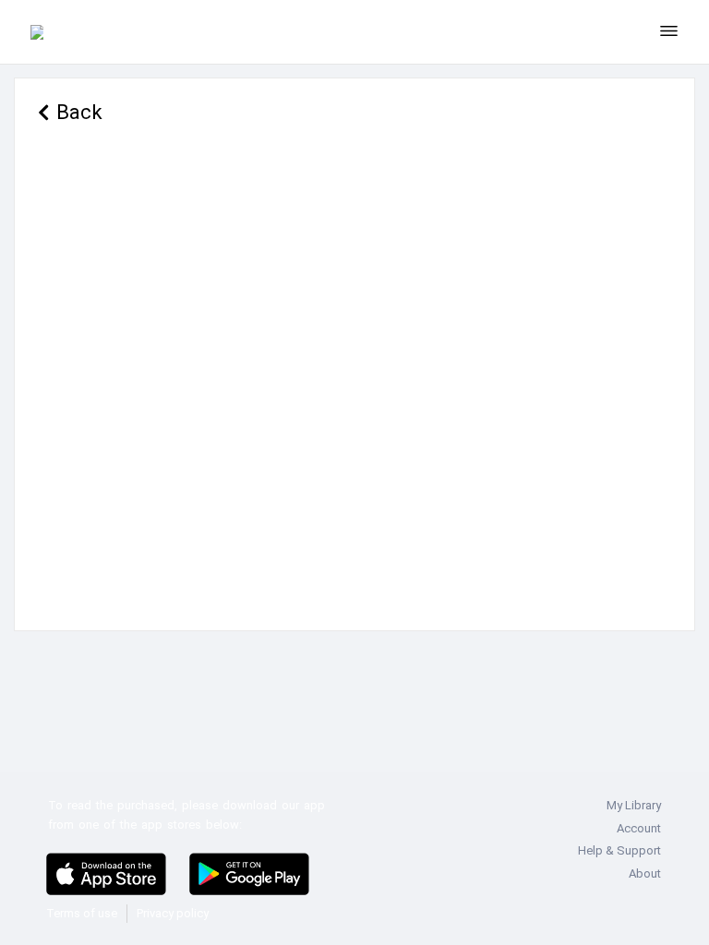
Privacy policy (173, 913)
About (645, 873)
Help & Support (619, 850)
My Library (634, 805)
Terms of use (81, 913)
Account (639, 828)
